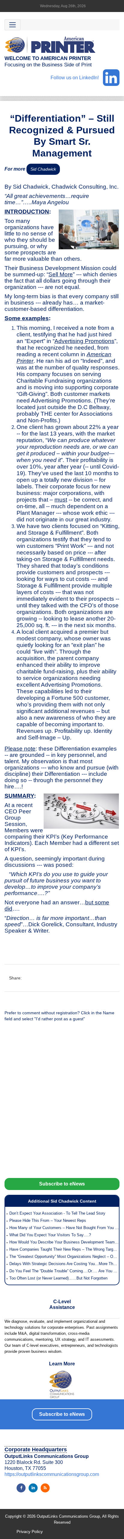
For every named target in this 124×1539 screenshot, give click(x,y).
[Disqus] (62, 1103)
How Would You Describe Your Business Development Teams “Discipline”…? (64, 1242)
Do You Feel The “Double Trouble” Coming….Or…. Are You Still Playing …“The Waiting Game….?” (64, 1271)
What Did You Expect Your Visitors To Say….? (50, 1235)
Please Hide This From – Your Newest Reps (47, 1220)
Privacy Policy (30, 1531)
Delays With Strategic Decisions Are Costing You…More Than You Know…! (64, 1263)
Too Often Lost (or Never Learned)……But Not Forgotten (58, 1278)
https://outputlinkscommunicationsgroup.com (52, 1474)
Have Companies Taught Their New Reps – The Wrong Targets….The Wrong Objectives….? (64, 1249)
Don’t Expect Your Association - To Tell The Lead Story (57, 1213)
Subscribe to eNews (62, 1183)
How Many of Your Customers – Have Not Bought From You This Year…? (64, 1227)
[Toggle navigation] (12, 24)
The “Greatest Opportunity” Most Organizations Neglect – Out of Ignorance (64, 1256)
